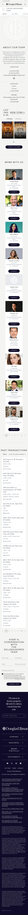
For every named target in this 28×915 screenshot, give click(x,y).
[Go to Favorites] (25, 1)
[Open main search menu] (25, 4)
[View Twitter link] (12, 763)
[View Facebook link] (7, 763)
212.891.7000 (22, 838)
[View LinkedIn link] (20, 763)
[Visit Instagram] (14, 78)
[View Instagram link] (16, 763)
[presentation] (14, 132)
